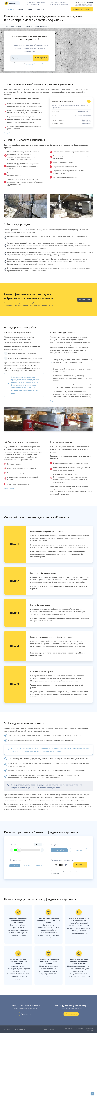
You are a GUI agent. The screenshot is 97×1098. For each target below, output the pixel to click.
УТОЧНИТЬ (80, 865)
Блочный (15, 865)
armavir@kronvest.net (59, 2)
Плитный (39, 865)
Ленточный (26, 865)
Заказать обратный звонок (84, 4)
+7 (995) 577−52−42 (85, 2)
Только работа (59, 850)
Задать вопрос (26, 1014)
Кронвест (13, 3)
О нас (30, 9)
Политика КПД (78, 1028)
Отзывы (20, 9)
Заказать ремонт (41, 58)
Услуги (9, 9)
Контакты (41, 9)
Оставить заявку (71, 1014)
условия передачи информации (35, 63)
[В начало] (92, 1093)
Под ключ (79, 850)
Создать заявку (84, 299)
